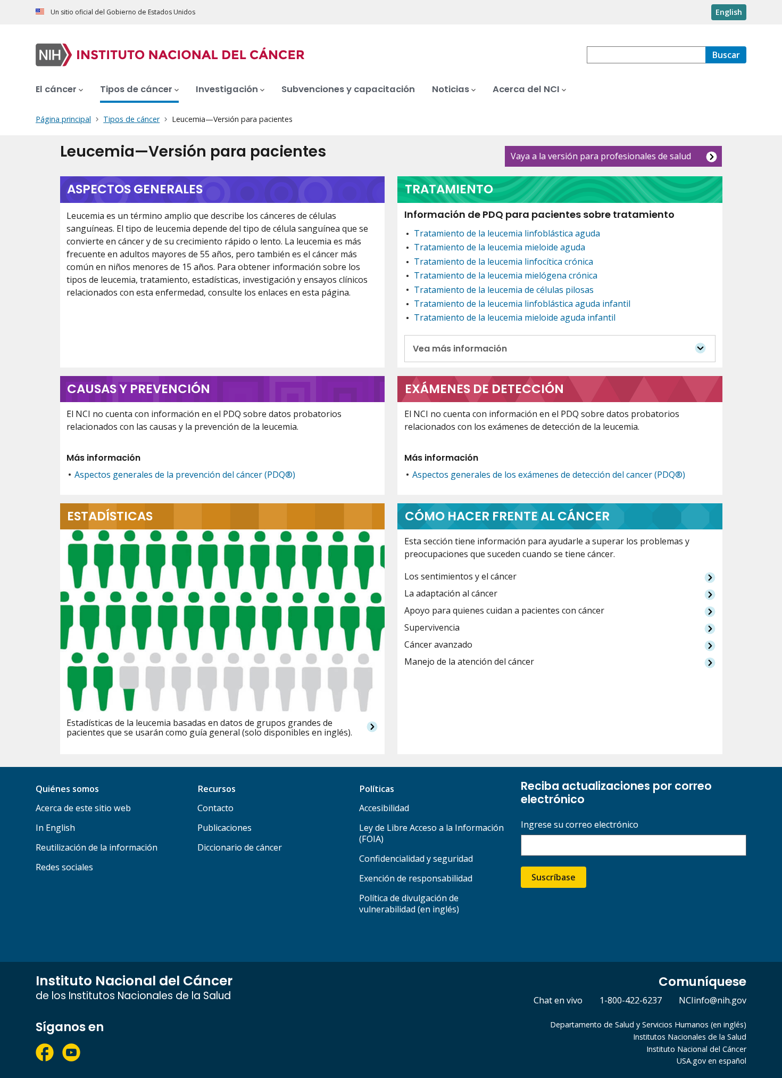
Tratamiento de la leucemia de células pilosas (504, 290)
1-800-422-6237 (631, 1000)
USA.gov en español (711, 1061)
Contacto (215, 808)
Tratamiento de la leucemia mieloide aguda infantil (514, 317)
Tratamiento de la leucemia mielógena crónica (505, 275)
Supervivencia (432, 627)
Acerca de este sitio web (83, 808)
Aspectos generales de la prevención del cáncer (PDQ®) (184, 474)
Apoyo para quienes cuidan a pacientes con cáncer (504, 610)
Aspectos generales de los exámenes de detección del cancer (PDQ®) (548, 474)
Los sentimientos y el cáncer (460, 576)
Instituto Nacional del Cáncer (696, 1049)
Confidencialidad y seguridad (416, 858)
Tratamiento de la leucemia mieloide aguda (499, 247)
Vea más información (460, 348)
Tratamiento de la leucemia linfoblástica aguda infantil (522, 303)
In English (55, 828)
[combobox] (646, 54)
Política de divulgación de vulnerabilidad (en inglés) (409, 903)
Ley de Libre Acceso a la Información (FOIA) (431, 833)
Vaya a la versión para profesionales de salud (601, 156)
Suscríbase (553, 877)
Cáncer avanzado (438, 644)
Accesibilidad (384, 808)
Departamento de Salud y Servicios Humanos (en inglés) (648, 1024)
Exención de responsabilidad (415, 878)
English (729, 12)
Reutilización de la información (96, 847)
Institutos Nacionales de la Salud (689, 1037)
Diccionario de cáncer (239, 847)
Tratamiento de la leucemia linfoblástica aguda (507, 233)
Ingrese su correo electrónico (579, 824)
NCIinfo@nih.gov (712, 1000)
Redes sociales (64, 867)
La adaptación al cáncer (450, 593)
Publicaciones (224, 828)
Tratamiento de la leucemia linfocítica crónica (503, 261)
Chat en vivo (558, 1000)
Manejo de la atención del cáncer (469, 661)
